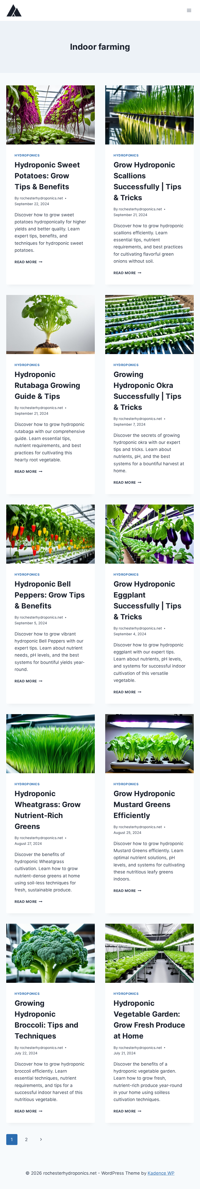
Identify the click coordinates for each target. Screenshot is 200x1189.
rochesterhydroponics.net (41, 198)
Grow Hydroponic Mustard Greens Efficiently (144, 804)
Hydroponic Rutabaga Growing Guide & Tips (47, 385)
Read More (28, 262)
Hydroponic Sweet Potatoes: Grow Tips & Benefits (47, 175)
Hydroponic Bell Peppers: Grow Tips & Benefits (50, 595)
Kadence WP (161, 1173)
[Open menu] (189, 10)
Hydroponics (27, 155)
